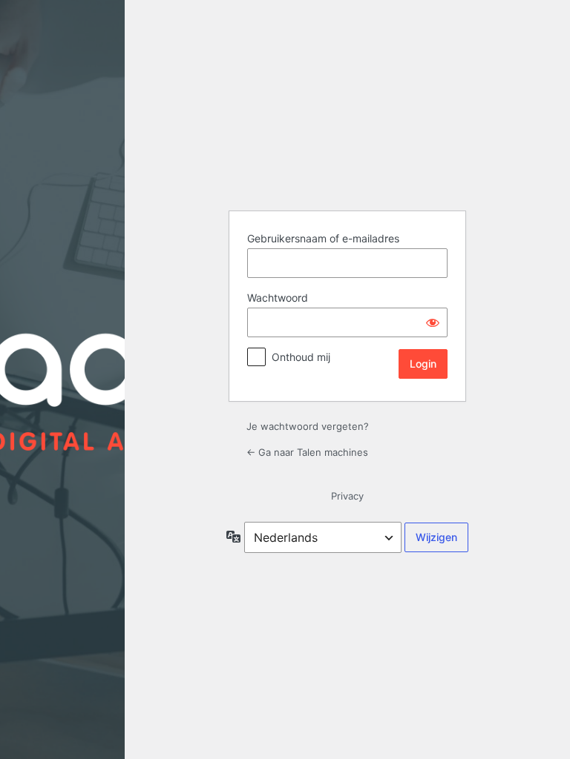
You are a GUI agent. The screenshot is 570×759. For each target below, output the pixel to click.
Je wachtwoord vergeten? (307, 426)
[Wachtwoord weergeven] (433, 322)
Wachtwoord (277, 297)
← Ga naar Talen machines (307, 452)
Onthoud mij (301, 357)
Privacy (347, 496)
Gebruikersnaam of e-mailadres (323, 238)
